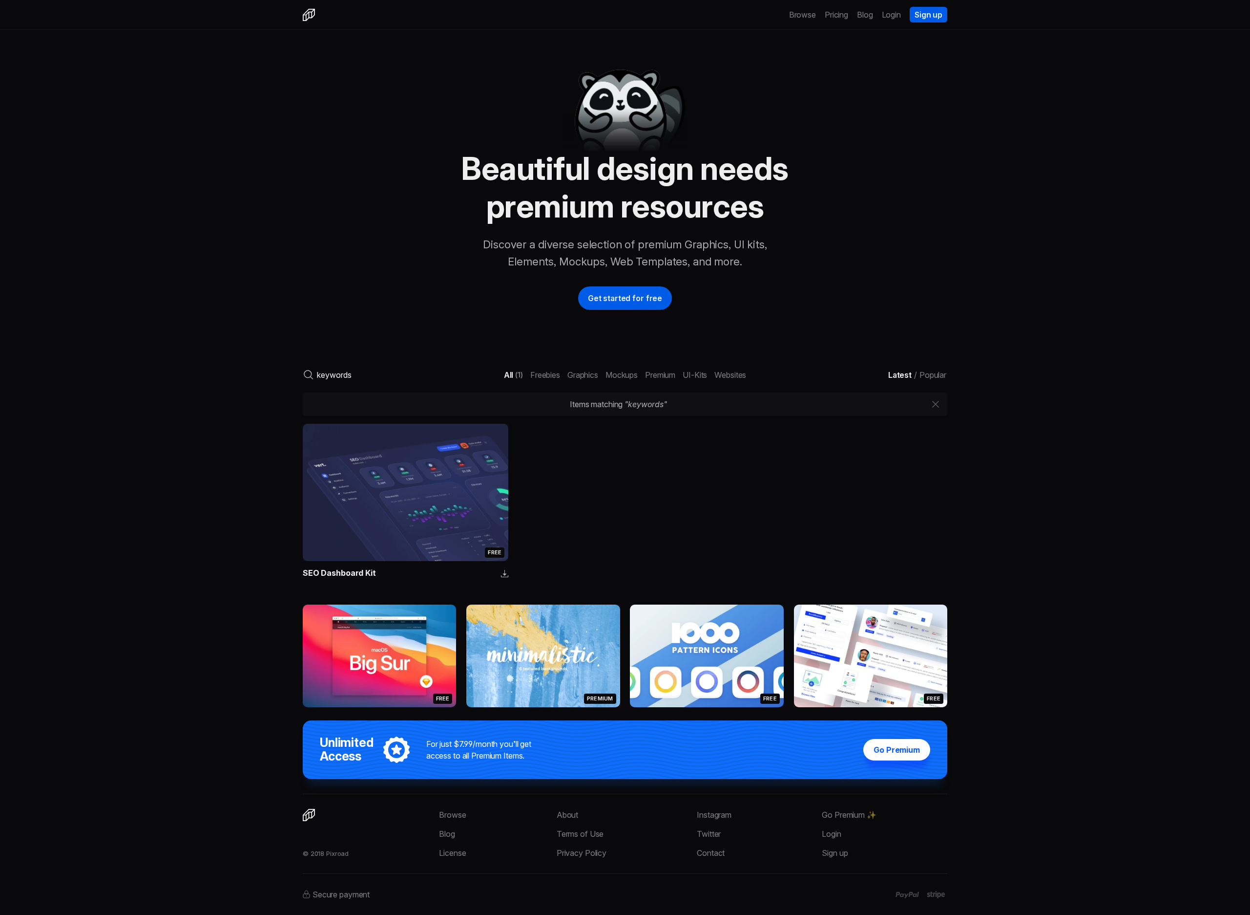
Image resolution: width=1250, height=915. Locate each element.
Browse (802, 15)
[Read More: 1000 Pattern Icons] (706, 656)
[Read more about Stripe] (935, 894)
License (452, 853)
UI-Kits (695, 375)
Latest (900, 375)
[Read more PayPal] (907, 895)
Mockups (621, 375)
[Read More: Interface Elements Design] (870, 656)
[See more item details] (504, 574)
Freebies (545, 375)
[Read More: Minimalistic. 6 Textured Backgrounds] (543, 656)
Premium (660, 375)
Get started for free (625, 298)
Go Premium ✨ (849, 815)
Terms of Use (580, 834)
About (567, 815)
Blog (865, 15)
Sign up (928, 15)
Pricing (836, 15)
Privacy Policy (581, 853)
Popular (932, 375)
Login (891, 15)
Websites (730, 375)
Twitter (709, 834)
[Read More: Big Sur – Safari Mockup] (379, 656)
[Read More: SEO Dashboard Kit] (405, 492)
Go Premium (897, 750)
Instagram (714, 815)
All (513, 375)
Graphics (582, 375)
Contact (711, 853)
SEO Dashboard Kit (339, 573)
